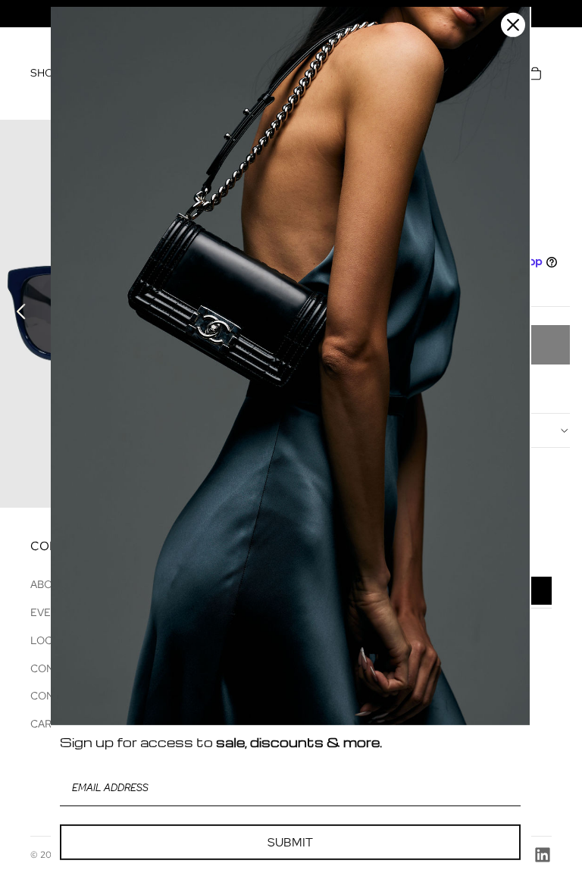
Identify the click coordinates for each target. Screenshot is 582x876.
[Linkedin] (543, 855)
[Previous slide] (17, 313)
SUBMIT (290, 842)
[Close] (513, 25)
